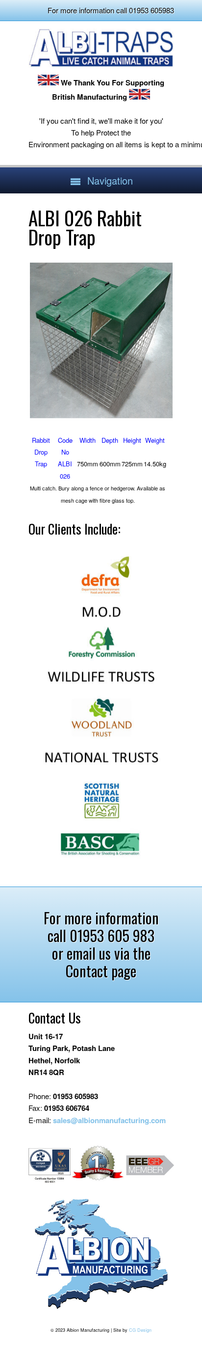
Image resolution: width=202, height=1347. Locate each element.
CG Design (140, 1330)
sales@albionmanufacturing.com (109, 1120)
